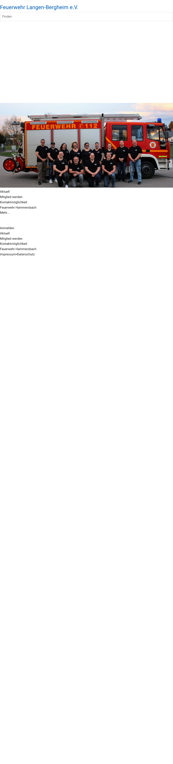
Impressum (8, 254)
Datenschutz (26, 254)
